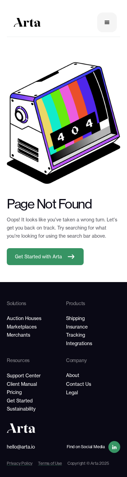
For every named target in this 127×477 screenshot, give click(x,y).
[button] (107, 22)
